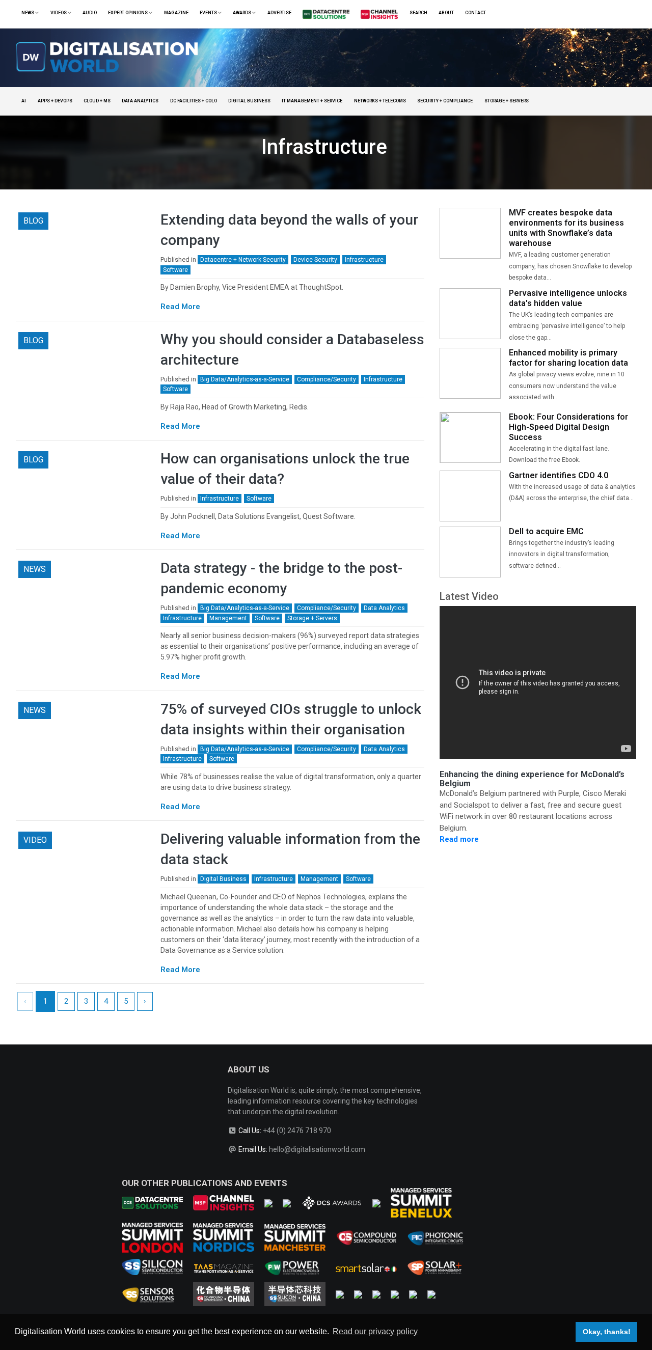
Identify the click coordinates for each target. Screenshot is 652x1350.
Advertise (279, 12)
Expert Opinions (128, 12)
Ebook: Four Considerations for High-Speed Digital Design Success (568, 427)
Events (209, 12)
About (446, 12)
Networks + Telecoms (380, 100)
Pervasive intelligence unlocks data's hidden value (568, 298)
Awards (242, 12)
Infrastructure (364, 259)
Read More (180, 306)
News (28, 12)
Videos (59, 12)
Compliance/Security (326, 379)
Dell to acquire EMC (546, 531)
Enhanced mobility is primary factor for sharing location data (568, 358)
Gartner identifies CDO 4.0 (558, 475)
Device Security (315, 259)
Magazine (176, 12)
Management (228, 618)
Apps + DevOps (55, 100)
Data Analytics (140, 100)
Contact (475, 12)
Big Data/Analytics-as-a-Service (244, 379)
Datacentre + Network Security (243, 259)
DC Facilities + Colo (193, 100)
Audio (90, 12)
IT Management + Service (312, 100)
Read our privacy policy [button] (375, 1331)
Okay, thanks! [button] (607, 1332)
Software (175, 269)
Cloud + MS (97, 100)
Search (418, 12)
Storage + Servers (506, 100)
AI (23, 100)
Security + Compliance (445, 100)
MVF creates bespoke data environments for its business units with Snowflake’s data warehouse (566, 228)
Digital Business (249, 100)
